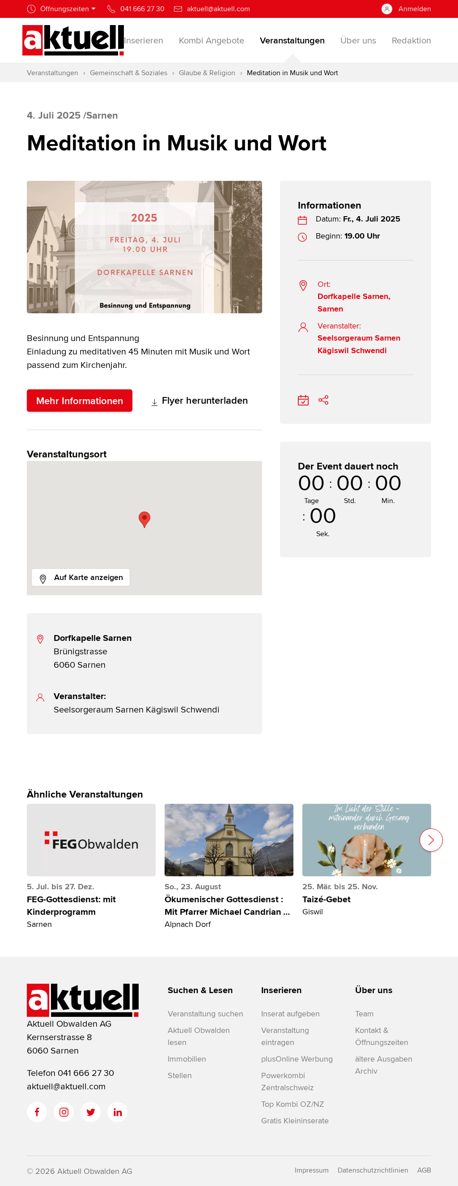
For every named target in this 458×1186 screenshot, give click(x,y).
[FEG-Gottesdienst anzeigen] (91, 840)
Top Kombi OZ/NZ (292, 1103)
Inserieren (281, 990)
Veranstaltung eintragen (285, 1036)
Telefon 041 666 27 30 (70, 1072)
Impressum (312, 1170)
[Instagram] (64, 1112)
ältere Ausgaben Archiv (383, 1064)
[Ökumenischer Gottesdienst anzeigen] (229, 840)
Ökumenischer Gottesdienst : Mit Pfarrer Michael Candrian (227, 905)
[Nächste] (431, 840)
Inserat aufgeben (290, 1013)
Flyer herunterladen (203, 400)
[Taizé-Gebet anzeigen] (366, 840)
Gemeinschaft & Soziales (128, 73)
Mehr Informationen (79, 400)
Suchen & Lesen (200, 990)
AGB (424, 1170)
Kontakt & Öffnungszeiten (381, 1036)
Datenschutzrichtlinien (373, 1170)
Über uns (374, 990)
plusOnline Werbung (297, 1058)
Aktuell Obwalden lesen (199, 1036)
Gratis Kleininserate (295, 1120)
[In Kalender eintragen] (303, 398)
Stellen (180, 1075)
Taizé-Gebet (326, 899)
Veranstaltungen (52, 73)
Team (364, 1013)
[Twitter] (91, 1112)
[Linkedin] (117, 1112)
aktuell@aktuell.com (66, 1085)
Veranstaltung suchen (205, 1013)
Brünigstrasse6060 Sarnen (93, 651)
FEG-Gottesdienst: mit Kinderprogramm (71, 905)
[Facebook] (37, 1112)
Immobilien (187, 1058)
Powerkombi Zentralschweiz (287, 1081)
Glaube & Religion (207, 73)
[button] (144, 520)
